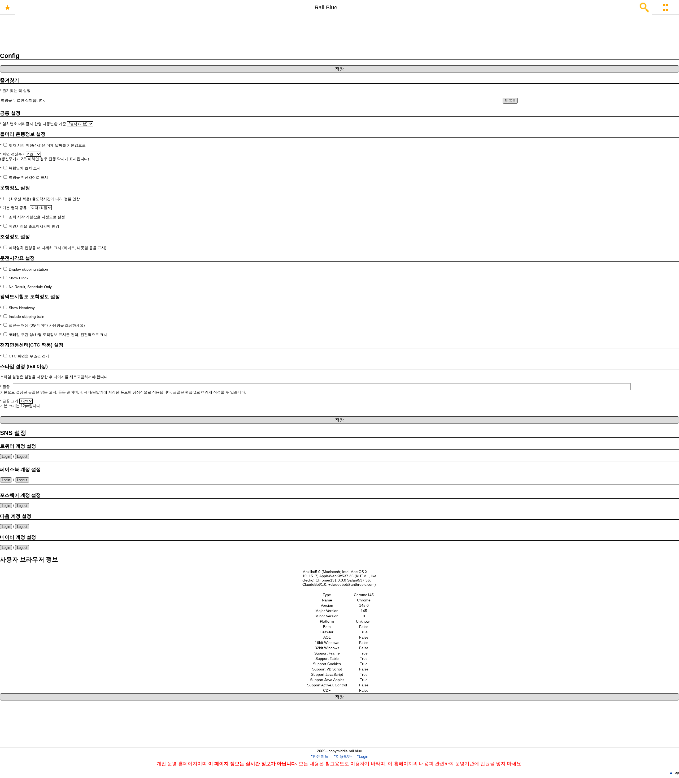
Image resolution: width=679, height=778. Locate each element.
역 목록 (510, 100)
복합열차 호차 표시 (25, 168)
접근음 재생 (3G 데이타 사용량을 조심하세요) (47, 325)
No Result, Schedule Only (30, 287)
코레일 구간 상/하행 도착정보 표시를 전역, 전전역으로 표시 (58, 334)
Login (6, 457)
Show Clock (18, 278)
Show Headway (22, 308)
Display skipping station (28, 269)
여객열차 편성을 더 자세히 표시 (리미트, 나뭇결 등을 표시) (57, 248)
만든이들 (320, 756)
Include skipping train (26, 316)
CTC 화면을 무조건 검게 (29, 356)
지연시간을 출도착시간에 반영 (34, 226)
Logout (22, 457)
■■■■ (665, 7)
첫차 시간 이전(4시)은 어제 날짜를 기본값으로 (47, 145)
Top (674, 772)
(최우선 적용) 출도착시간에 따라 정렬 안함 (44, 199)
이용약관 (343, 756)
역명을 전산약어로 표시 (28, 177)
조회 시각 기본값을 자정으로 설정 (37, 217)
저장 (339, 68)
